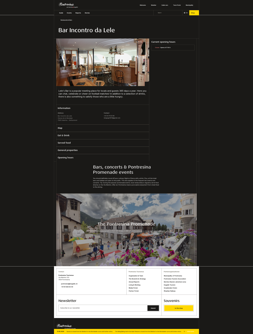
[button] (61, 12)
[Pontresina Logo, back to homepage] (68, 5)
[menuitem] (69, 12)
